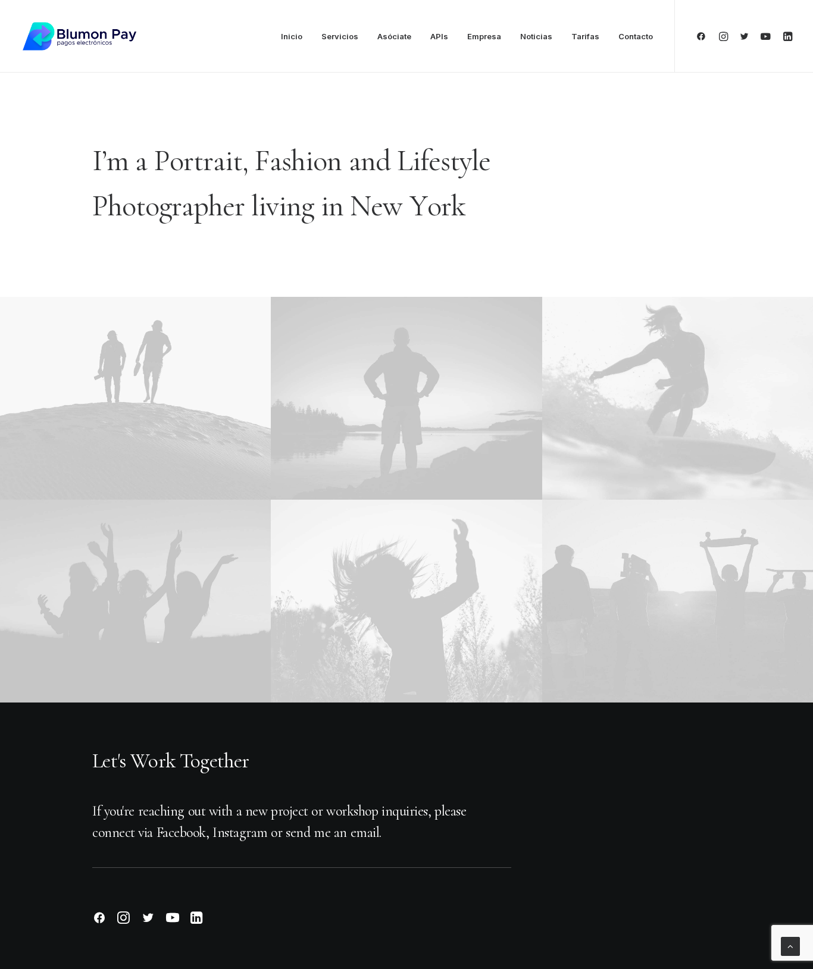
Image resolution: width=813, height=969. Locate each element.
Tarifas (585, 36)
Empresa (484, 36)
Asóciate (394, 36)
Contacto (635, 36)
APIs (439, 36)
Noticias (536, 36)
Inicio (291, 36)
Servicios (339, 36)
